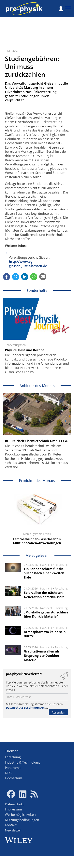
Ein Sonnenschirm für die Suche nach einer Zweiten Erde (44, 573)
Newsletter (13, 830)
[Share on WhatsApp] (33, 276)
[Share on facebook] (6, 276)
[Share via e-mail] (42, 276)
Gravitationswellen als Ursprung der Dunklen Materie (42, 655)
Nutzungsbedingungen (22, 820)
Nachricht (46, 565)
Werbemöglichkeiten (20, 814)
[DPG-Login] (61, 9)
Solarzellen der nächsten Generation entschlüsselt (44, 594)
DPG (8, 773)
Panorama (13, 768)
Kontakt (11, 825)
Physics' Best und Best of (24, 350)
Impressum (13, 809)
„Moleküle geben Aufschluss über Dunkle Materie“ (46, 614)
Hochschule (13, 778)
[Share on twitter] (15, 276)
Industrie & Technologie (22, 762)
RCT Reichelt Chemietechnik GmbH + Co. (36, 441)
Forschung (61, 565)
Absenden (58, 712)
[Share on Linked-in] (24, 276)
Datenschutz (14, 804)
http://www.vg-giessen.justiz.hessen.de (28, 263)
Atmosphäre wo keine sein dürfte (45, 634)
